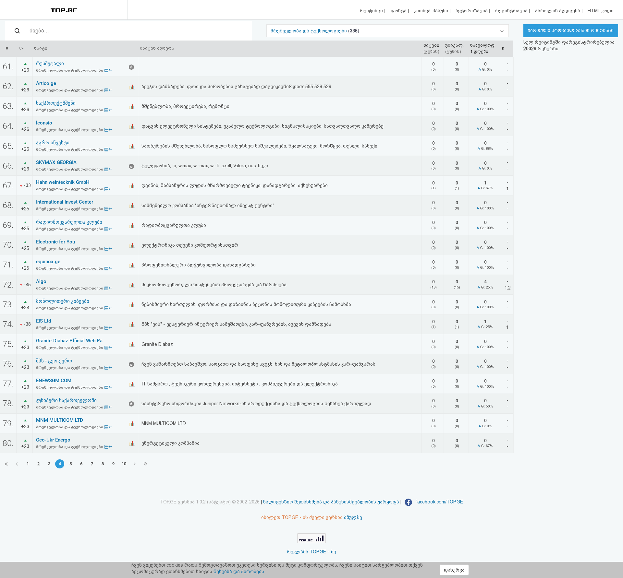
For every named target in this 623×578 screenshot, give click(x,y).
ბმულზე (353, 517)
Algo (41, 281)
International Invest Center (64, 202)
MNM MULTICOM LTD (59, 420)
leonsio (44, 123)
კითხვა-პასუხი (431, 10)
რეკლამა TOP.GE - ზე (311, 551)
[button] (387, 30)
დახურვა (454, 569)
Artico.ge (46, 83)
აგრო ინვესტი (52, 143)
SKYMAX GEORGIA (56, 162)
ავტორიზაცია (472, 10)
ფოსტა (399, 10)
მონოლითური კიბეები (62, 301)
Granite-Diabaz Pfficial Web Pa (69, 341)
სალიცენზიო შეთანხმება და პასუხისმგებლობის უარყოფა (331, 501)
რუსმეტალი (50, 63)
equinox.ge (48, 262)
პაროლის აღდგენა (558, 10)
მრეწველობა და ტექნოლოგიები (309, 30)
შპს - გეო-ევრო (54, 361)
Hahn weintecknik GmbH (63, 182)
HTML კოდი (601, 10)
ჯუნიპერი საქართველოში (66, 400)
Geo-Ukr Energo (53, 440)
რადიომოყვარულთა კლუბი (69, 222)
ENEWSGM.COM (53, 380)
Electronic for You (55, 242)
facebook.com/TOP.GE (438, 501)
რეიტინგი (372, 10)
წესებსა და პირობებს (239, 571)
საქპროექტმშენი (56, 103)
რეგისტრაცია (512, 10)
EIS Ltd (43, 321)
